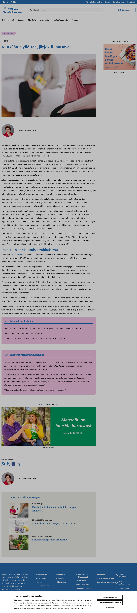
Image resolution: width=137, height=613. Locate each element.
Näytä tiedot (110, 608)
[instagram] (11, 2)
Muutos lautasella (60, 20)
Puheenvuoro (42, 574)
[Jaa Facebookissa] (13, 464)
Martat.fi (131, 2)
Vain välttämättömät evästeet (110, 603)
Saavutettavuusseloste (106, 582)
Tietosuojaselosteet (105, 578)
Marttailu (32, 20)
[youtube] (14, 2)
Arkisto (75, 20)
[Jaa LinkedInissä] (18, 464)
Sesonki (21, 20)
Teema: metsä (43, 586)
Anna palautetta (84, 588)
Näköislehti (62, 582)
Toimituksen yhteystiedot (98, 2)
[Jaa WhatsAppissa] (3, 464)
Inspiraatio (44, 20)
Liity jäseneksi (124, 10)
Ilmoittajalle (118, 2)
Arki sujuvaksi (17, 254)
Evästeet (101, 574)
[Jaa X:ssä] (8, 464)
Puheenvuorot (8, 20)
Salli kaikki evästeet (109, 597)
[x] (7, 2)
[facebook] (4, 2)
